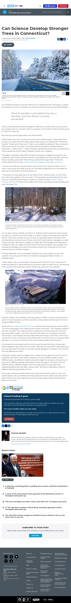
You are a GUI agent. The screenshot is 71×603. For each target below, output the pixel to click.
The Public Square (60, 587)
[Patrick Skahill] (6, 436)
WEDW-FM (6, 575)
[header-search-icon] (40, 6)
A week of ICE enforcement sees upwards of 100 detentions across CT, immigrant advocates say (34, 495)
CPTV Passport (44, 575)
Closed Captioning (60, 561)
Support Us (29, 588)
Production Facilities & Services (61, 579)
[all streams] (68, 12)
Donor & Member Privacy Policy (45, 585)
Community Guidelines (44, 571)
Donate (64, 6)
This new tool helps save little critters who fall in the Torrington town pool (35, 502)
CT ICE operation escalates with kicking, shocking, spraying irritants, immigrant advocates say (33, 508)
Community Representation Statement (45, 567)
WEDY (5, 574)
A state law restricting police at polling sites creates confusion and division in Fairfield (36, 487)
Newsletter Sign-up (46, 553)
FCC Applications (60, 565)
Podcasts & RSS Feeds (45, 557)
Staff (27, 565)
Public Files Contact (8, 578)
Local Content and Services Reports (60, 583)
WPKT (15, 575)
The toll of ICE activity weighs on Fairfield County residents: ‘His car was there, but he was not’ (35, 516)
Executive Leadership (29, 561)
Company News (31, 557)
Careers (28, 580)
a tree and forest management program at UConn (42, 162)
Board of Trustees (31, 569)
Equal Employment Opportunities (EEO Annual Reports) (46, 580)
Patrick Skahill (30, 38)
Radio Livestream (45, 561)
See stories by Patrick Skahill (21, 444)
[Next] (67, 93)
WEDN (9, 572)
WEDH (5, 572)
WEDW (14, 572)
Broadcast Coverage (61, 558)
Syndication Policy (60, 569)
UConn (32, 326)
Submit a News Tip (31, 591)
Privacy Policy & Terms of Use (45, 590)
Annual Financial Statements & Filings (61, 554)
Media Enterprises (31, 577)
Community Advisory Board (32, 573)
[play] (4, 12)
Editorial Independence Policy (59, 574)
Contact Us (29, 584)
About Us (29, 553)
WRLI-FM (5, 577)
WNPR (12, 575)
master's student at (22, 326)
